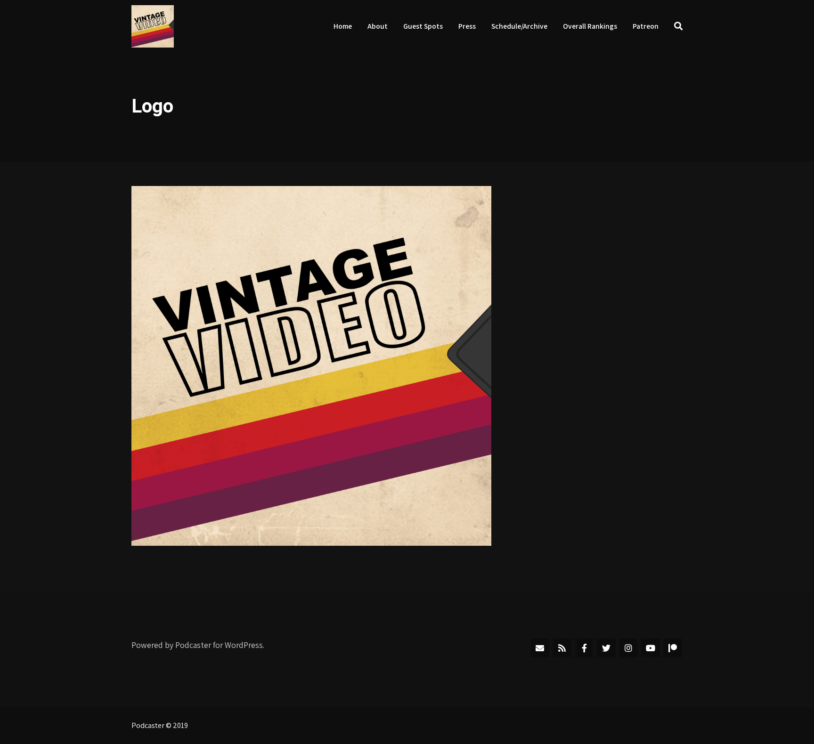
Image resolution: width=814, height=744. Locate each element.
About (377, 26)
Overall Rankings (590, 26)
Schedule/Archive (519, 26)
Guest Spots (423, 26)
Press (467, 26)
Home (343, 26)
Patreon (646, 26)
